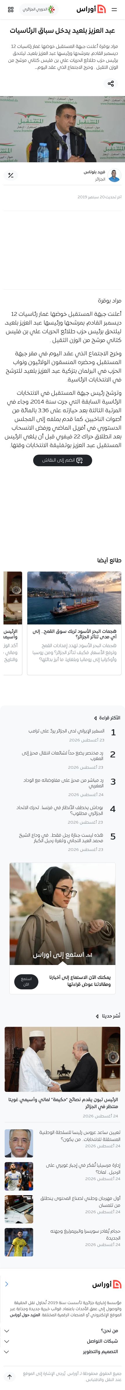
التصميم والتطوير (100, 1352)
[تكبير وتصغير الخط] (10, 175)
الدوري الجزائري (35, 9)
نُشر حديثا (110, 1016)
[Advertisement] (62, 250)
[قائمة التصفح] (10, 9)
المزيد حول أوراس (25, 1315)
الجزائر (100, 179)
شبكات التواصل (102, 1341)
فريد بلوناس (94, 172)
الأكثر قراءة (109, 718)
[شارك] (110, 83)
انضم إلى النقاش (59, 460)
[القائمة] (114, 9)
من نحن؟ (109, 1331)
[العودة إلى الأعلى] (9, 1377)
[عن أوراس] (63, 1284)
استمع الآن (26, 982)
